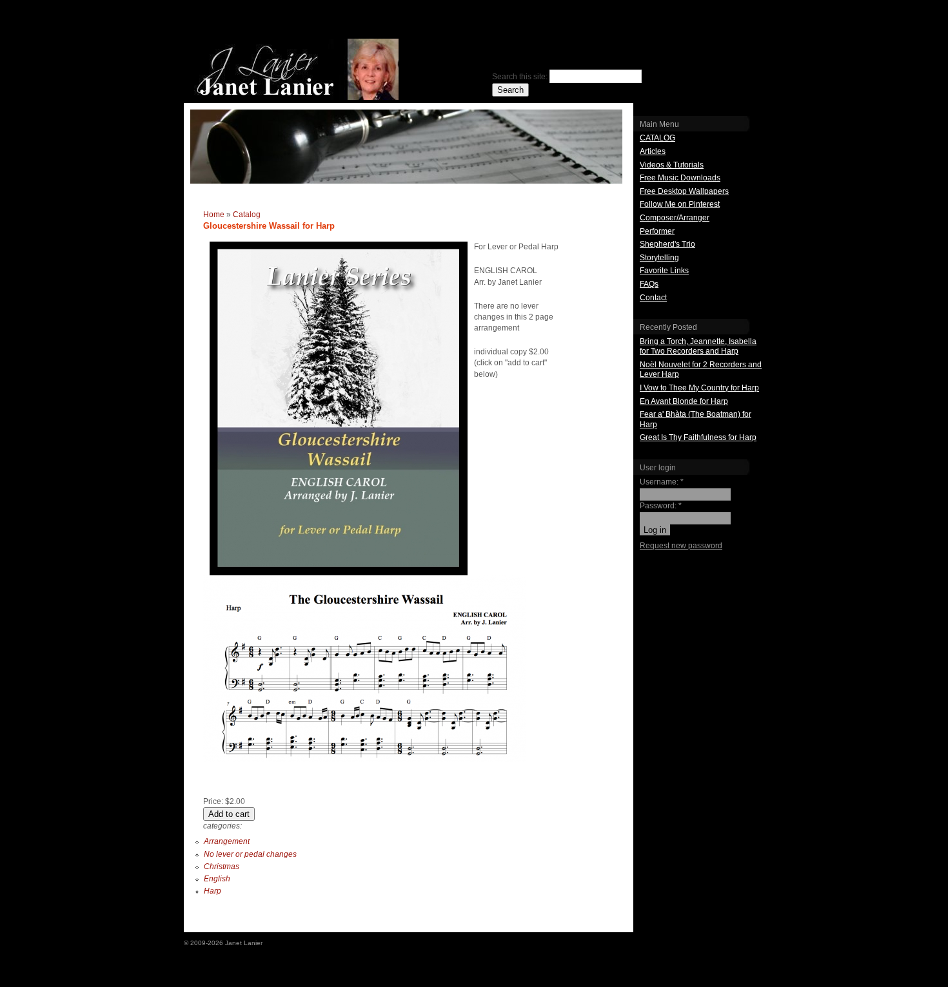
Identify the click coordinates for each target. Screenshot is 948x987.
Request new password (681, 545)
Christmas (221, 866)
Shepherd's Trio (667, 244)
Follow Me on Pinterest (680, 204)
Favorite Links (664, 270)
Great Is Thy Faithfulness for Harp (698, 437)
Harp (212, 891)
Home (213, 214)
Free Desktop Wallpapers (684, 191)
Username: (662, 481)
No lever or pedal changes (250, 854)
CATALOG (657, 137)
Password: (661, 505)
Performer (657, 231)
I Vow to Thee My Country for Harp (699, 387)
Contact (653, 297)
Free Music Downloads (680, 177)
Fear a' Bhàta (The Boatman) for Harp (695, 419)
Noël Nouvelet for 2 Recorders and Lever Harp (701, 369)
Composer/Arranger (674, 217)
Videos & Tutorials (672, 164)
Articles (653, 151)
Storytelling (659, 257)
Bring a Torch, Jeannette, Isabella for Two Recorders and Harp (698, 346)
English (217, 878)
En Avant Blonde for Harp (684, 401)
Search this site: (520, 76)
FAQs (649, 284)
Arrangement (227, 841)
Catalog (247, 214)
